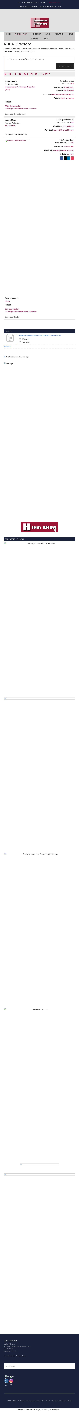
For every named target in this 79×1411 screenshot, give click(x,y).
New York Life (10, 126)
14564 (71, 123)
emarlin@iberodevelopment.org (62, 94)
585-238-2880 (68, 147)
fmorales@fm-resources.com (63, 150)
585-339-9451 (68, 91)
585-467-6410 (68, 87)
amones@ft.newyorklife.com (63, 130)
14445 (71, 143)
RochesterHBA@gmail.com (17, 1356)
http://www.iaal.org (67, 98)
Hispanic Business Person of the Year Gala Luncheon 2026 (40, 336)
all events (7, 346)
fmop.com (70, 154)
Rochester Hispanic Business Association (39, 11)
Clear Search (65, 66)
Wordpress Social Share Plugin (29, 1410)
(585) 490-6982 (68, 126)
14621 (71, 84)
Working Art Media (65, 1401)
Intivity (7, 301)
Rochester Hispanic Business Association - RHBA (34, 1401)
